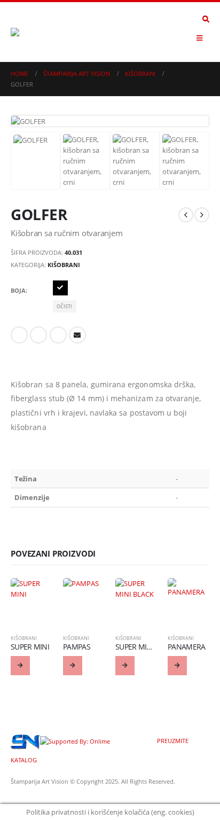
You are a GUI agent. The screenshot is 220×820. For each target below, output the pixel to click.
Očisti (64, 306)
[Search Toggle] (205, 19)
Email (77, 334)
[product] (31, 599)
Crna (60, 287)
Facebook (19, 334)
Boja (18, 290)
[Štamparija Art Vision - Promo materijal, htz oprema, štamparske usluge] (40, 32)
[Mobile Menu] (199, 38)
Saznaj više (20, 665)
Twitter (38, 334)
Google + (58, 334)
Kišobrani (64, 265)
